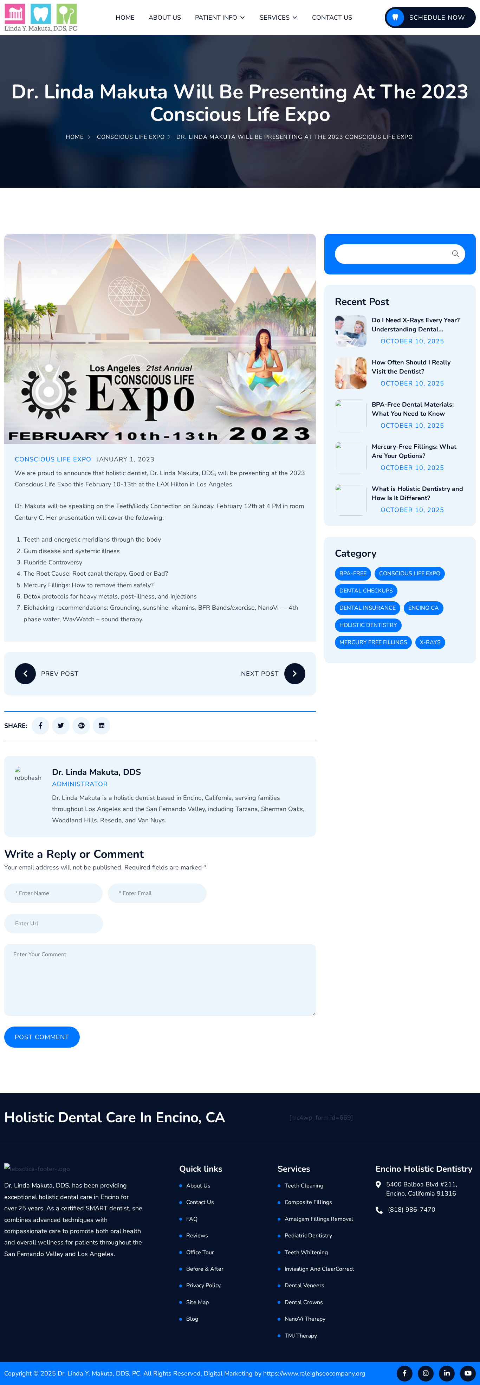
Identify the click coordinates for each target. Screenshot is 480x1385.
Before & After (204, 1269)
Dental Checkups (366, 591)
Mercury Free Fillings (373, 642)
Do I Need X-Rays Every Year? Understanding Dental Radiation (416, 329)
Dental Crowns (304, 1302)
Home (125, 17)
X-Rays (430, 642)
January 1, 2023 (126, 459)
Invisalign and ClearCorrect (319, 1269)
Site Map (197, 1302)
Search (455, 253)
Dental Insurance (367, 608)
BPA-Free (353, 573)
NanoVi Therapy (305, 1319)
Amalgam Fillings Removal (319, 1219)
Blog (192, 1319)
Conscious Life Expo (131, 137)
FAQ (191, 1219)
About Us (165, 17)
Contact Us (332, 17)
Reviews (197, 1236)
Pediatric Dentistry (308, 1236)
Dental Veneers (304, 1285)
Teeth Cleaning (304, 1186)
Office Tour (200, 1252)
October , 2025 (412, 341)
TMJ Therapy (301, 1336)
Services (275, 17)
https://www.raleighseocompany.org (314, 1373)
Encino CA (423, 608)
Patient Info (216, 17)
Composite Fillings (308, 1202)
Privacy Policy (203, 1285)
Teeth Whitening (306, 1252)
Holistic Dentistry (368, 625)
